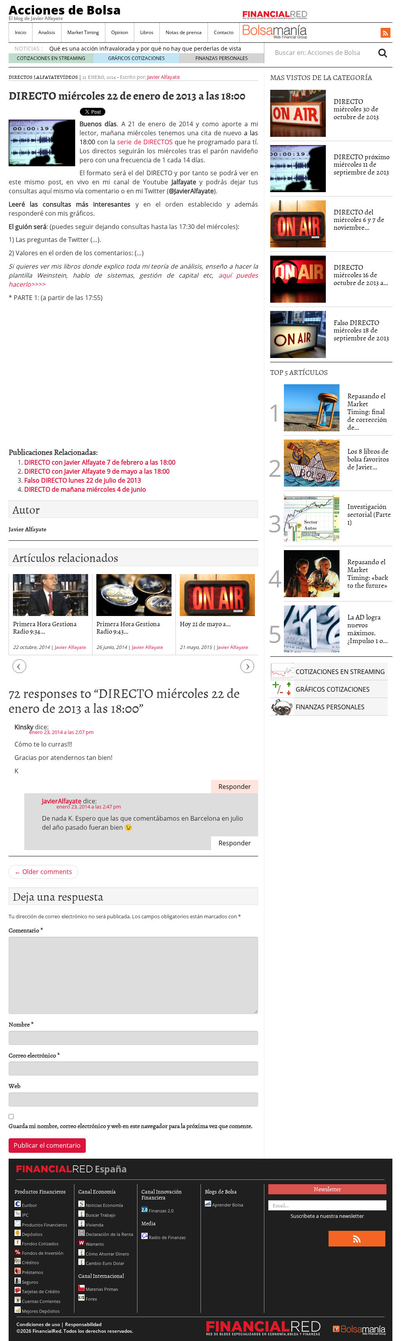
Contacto (223, 32)
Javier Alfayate (163, 76)
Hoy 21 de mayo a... (205, 623)
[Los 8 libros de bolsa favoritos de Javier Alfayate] (312, 463)
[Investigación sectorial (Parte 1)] (312, 518)
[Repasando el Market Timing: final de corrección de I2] (312, 407)
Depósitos (31, 1234)
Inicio (20, 32)
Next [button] (247, 670)
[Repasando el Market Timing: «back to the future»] (312, 573)
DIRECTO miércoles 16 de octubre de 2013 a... (361, 275)
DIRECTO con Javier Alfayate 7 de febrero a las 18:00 (99, 462)
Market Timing (83, 32)
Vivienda (94, 1225)
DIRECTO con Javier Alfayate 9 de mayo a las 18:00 (97, 471)
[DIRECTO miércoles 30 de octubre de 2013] (298, 113)
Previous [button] (19, 670)
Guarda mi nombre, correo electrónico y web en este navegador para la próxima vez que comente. (131, 1125)
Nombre (21, 1024)
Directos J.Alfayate (34, 77)
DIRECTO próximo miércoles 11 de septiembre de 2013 (362, 164)
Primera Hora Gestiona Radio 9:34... (45, 627)
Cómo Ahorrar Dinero (107, 1254)
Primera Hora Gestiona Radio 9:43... (128, 627)
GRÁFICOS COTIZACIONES (136, 58)
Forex (91, 1299)
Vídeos (69, 77)
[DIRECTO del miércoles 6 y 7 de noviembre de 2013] (298, 223)
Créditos (30, 1262)
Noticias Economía (104, 1205)
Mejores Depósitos (40, 1311)
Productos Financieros (44, 1225)
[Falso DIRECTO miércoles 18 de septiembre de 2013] (298, 334)
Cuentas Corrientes (40, 1301)
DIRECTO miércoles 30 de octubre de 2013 (356, 109)
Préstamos (32, 1272)
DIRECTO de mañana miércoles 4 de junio (85, 489)
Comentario (26, 930)
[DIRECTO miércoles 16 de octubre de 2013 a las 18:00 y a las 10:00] (298, 279)
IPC (25, 1215)
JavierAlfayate (61, 801)
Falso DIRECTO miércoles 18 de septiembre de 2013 (361, 330)
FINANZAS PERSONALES (221, 58)
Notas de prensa (184, 32)
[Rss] (385, 33)
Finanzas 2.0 (160, 1211)
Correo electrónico (34, 1055)
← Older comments (43, 871)
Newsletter (327, 1189)
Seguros (29, 1282)
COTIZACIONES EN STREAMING (51, 58)
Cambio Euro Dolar (104, 1263)
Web (14, 1085)
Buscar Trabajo (100, 1215)
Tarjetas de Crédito (40, 1291)
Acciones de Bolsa (65, 10)
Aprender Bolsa (227, 1205)
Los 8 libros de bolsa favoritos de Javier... (368, 459)
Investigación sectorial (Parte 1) (369, 514)
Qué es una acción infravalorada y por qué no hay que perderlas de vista (145, 48)
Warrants (94, 1244)
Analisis (46, 32)
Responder (235, 786)
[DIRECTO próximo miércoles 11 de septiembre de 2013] (298, 168)
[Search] (382, 52)
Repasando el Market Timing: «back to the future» (367, 573)
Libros (147, 32)
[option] (50, 614)
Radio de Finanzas (167, 1237)
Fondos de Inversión (42, 1253)
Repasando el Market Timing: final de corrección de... (367, 411)
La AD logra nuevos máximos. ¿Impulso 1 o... (367, 628)
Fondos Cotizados (39, 1244)
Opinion (119, 32)
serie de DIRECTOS (144, 142)
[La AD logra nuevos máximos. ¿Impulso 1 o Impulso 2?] (312, 628)
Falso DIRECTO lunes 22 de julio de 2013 (82, 480)
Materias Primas (101, 1289)
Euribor (29, 1205)
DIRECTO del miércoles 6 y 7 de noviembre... (359, 220)
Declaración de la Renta (109, 1234)
